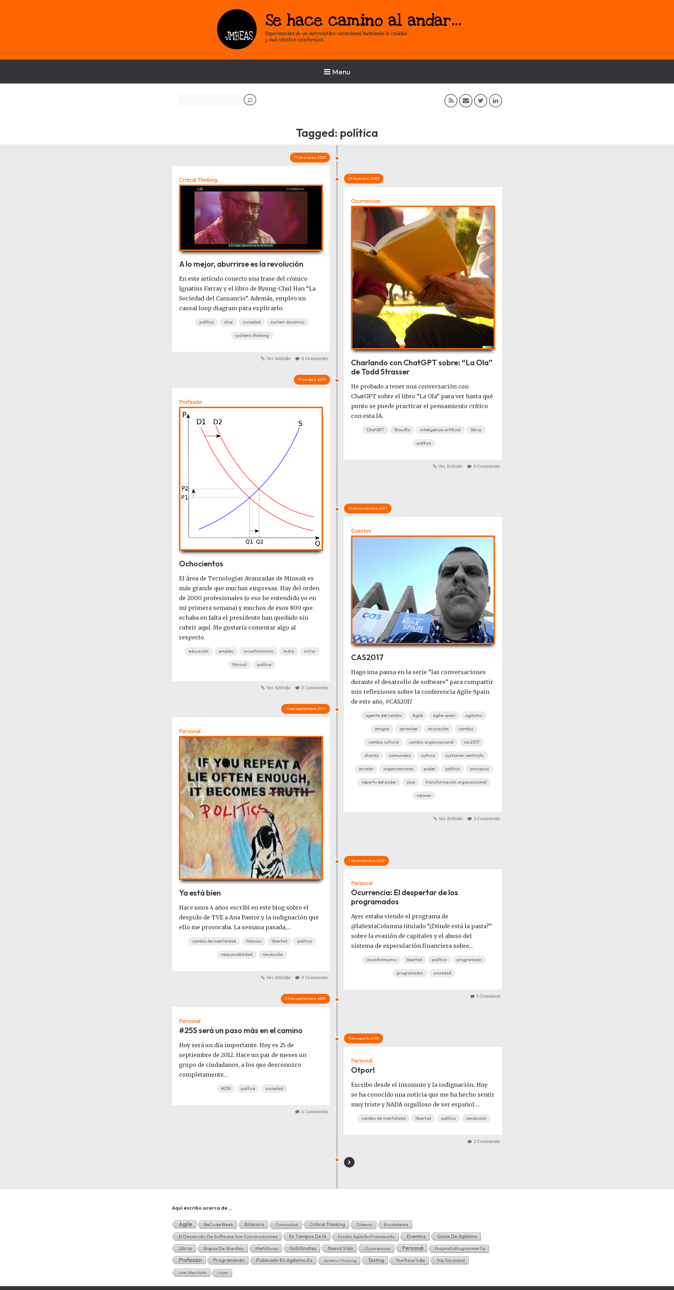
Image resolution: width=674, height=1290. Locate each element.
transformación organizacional (456, 782)
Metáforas (267, 1248)
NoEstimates (303, 1248)
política (206, 322)
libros (476, 429)
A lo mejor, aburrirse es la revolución (241, 264)
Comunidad (287, 1224)
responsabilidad (236, 954)
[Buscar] (250, 99)
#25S (226, 1088)
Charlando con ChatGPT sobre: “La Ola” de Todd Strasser (422, 367)
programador (410, 973)
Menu (341, 71)
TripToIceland (450, 1260)
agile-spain (444, 715)
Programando (229, 1260)
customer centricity (464, 755)
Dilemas (364, 1224)
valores (424, 795)
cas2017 (472, 742)
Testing (376, 1260)
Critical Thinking (198, 179)
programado (469, 959)
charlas (371, 755)
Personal (189, 730)
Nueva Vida (340, 1248)
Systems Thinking (340, 1260)
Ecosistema (396, 1224)
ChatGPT (375, 429)
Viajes (223, 1272)
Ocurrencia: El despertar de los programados (404, 896)
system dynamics (288, 322)
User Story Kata (192, 1272)
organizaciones (398, 768)
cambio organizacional (431, 742)
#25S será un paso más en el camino (241, 1030)
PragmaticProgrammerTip (460, 1248)
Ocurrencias (366, 200)
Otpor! (363, 1070)
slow (228, 322)
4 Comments (314, 1111)
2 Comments (487, 818)
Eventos (361, 530)
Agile (417, 715)
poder (429, 768)
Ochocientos (201, 563)
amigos (382, 728)
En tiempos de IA (307, 1236)
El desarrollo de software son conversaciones (228, 1236)
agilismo (473, 715)
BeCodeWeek (218, 1224)
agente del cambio (383, 715)
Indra (289, 651)
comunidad (400, 755)
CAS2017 (367, 657)
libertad (279, 941)
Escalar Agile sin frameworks (366, 1236)
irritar (310, 651)
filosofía (402, 429)
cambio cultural (383, 742)
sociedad (251, 322)
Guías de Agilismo (457, 1236)
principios (479, 768)
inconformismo (258, 651)
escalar (366, 768)
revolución (273, 954)
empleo (226, 651)
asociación (438, 728)
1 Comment (488, 996)
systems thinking (252, 335)
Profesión (190, 401)
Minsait (239, 664)
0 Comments (314, 358)
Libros (185, 1248)
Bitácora (254, 1224)
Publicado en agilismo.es (284, 1260)
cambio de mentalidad (214, 941)
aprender (408, 728)
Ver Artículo (278, 358)
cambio (466, 728)
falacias (254, 941)
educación (199, 651)
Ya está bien (200, 893)
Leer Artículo (251, 214)
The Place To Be (410, 1260)
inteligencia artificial (440, 429)
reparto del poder (379, 782)
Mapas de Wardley (224, 1248)
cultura (428, 755)
